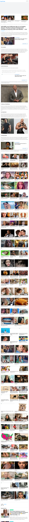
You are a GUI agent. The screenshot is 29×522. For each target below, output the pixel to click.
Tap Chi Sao (2, 1)
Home (1, 24)
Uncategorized (4, 24)
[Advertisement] (14, 8)
